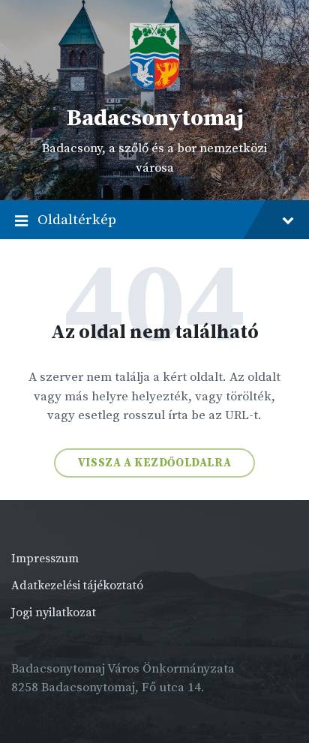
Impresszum (45, 558)
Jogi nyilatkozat (53, 612)
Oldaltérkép (77, 220)
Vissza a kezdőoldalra (155, 463)
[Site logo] (154, 86)
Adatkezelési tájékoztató (77, 585)
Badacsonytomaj (155, 118)
